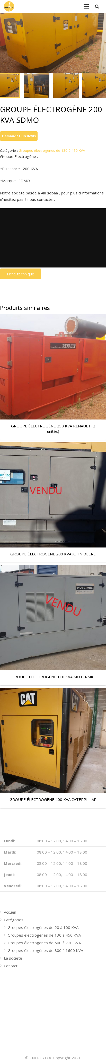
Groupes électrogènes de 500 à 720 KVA (44, 942)
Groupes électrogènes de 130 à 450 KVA (52, 150)
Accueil (10, 912)
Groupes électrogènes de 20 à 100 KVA (43, 927)
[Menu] (86, 6)
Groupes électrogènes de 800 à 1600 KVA (45, 950)
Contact (10, 965)
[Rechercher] (97, 6)
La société (13, 958)
